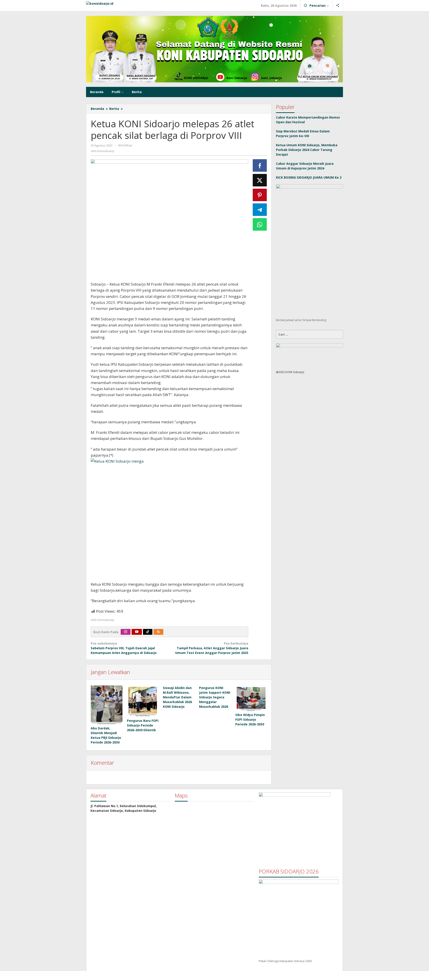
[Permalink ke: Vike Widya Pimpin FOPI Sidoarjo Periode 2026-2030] (251, 698)
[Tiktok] (147, 632)
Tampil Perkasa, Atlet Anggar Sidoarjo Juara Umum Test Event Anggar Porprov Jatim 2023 (211, 648)
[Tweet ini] (260, 180)
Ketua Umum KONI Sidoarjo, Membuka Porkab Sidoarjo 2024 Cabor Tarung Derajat (306, 150)
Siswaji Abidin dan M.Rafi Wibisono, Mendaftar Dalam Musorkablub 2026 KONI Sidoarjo (177, 697)
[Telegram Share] (260, 209)
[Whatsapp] (260, 224)
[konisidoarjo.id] (99, 3)
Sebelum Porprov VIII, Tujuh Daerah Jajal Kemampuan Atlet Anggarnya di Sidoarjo (124, 648)
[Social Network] (337, 5)
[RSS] (158, 632)
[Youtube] (137, 632)
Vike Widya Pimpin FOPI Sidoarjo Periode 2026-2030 (250, 719)
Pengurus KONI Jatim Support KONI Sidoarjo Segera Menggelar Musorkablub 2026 (214, 697)
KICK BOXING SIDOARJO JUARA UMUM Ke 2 (308, 177)
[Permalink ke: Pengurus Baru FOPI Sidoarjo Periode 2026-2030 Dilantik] (143, 701)
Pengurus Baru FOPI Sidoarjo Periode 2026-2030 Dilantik (142, 725)
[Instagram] (125, 632)
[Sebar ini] (260, 165)
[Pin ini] (260, 195)
